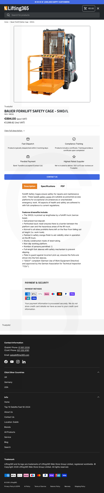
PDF (63, 186)
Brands (7, 427)
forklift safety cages (42, 197)
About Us (8, 412)
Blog (6, 442)
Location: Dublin (11, 422)
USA (6, 387)
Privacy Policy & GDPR (12, 486)
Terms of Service (40, 486)
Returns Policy (55, 486)
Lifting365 (13, 482)
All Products (9, 432)
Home (6, 402)
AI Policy (27, 486)
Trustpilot (6, 325)
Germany (8, 382)
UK (5, 377)
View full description (13, 130)
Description (29, 186)
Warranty (67, 486)
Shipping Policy (80, 486)
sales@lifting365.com (19, 355)
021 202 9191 (23, 350)
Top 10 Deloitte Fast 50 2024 (17, 407)
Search (7, 447)
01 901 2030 (24, 347)
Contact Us (52, 177)
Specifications (48, 186)
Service (7, 437)
